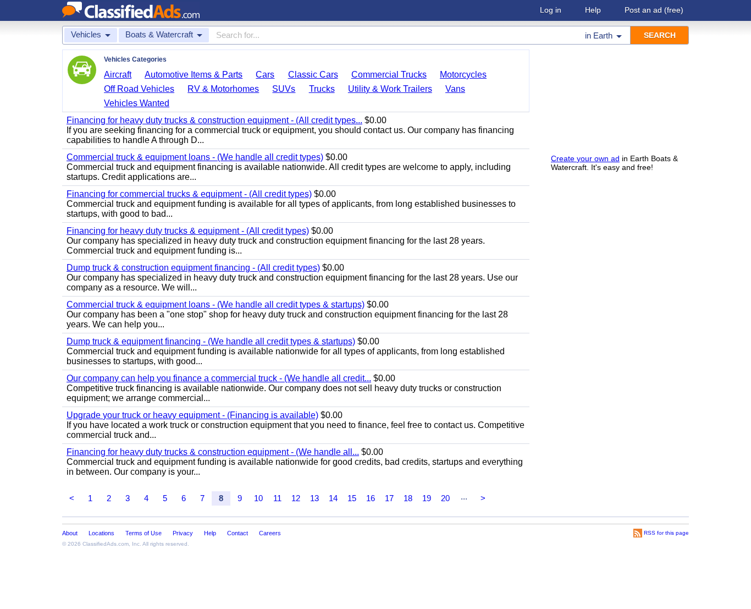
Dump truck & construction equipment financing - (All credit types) (193, 267)
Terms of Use (143, 533)
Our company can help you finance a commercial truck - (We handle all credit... (219, 378)
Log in (550, 10)
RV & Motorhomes (223, 89)
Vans (455, 89)
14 (333, 498)
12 (295, 498)
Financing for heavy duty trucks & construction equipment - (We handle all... (213, 452)
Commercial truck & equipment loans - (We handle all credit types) (195, 157)
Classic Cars (313, 74)
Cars (265, 74)
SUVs (283, 89)
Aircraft (117, 74)
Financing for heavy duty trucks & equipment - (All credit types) (188, 230)
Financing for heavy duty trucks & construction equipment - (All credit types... (214, 120)
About (70, 533)
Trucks (322, 89)
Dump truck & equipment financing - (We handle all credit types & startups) (211, 341)
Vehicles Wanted (136, 103)
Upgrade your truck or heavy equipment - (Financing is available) (192, 415)
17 (389, 498)
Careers (270, 533)
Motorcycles (463, 74)
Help (593, 10)
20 (445, 498)
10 (258, 498)
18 (408, 498)
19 (426, 498)
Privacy (183, 533)
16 (370, 498)
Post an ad (654, 10)
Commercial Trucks (389, 74)
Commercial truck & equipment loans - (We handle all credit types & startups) (216, 304)
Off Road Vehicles (139, 89)
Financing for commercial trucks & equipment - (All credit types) (189, 194)
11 (277, 498)
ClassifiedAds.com (105, 544)
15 (351, 498)
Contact (237, 533)
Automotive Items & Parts (193, 74)
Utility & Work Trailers (390, 89)
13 (314, 498)
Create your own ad (585, 158)
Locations (101, 533)
